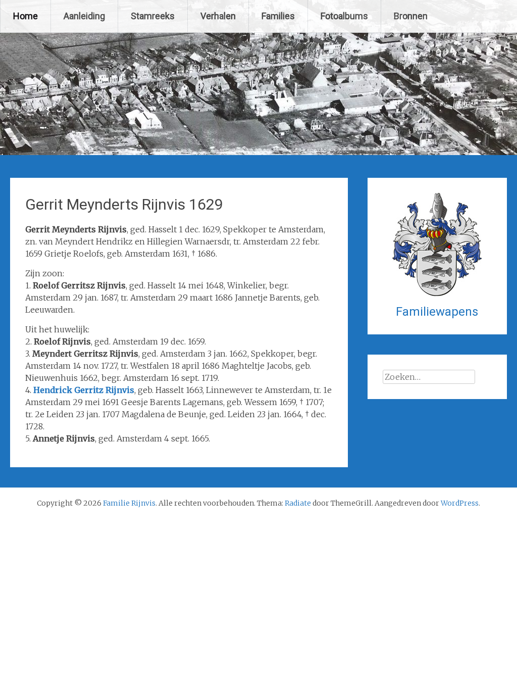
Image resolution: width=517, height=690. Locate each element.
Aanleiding (84, 16)
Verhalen (218, 16)
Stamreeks (153, 16)
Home (25, 16)
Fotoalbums (344, 16)
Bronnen (411, 16)
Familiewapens (437, 312)
